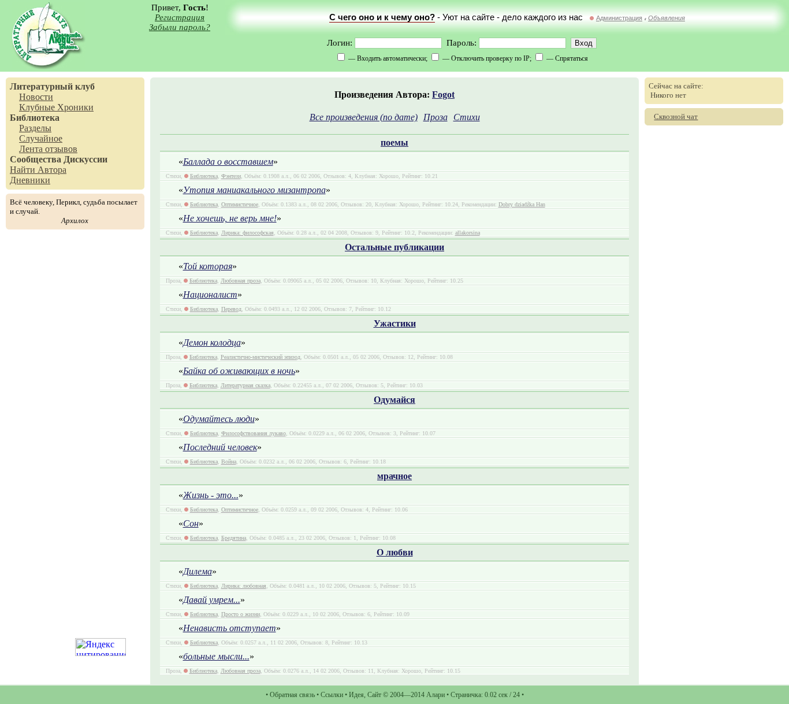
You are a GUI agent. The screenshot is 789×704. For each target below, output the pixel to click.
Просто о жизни (240, 614)
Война (228, 461)
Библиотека (34, 118)
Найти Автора (38, 170)
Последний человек (220, 447)
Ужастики (395, 323)
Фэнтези (231, 176)
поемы (394, 142)
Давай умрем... (211, 600)
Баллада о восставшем (228, 161)
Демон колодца (212, 342)
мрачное (394, 476)
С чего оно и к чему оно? (382, 17)
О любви (395, 552)
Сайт (374, 695)
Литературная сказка (245, 385)
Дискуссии (85, 159)
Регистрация (179, 17)
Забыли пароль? (179, 27)
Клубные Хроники (56, 107)
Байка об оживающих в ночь (239, 371)
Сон (191, 523)
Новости (36, 97)
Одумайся (394, 400)
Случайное (40, 138)
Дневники (30, 180)
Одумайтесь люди (219, 419)
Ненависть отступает (229, 628)
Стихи (466, 117)
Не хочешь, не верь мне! (230, 218)
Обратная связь (292, 695)
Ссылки (332, 695)
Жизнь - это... (211, 495)
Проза (435, 117)
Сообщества (35, 159)
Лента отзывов (48, 149)
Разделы (35, 128)
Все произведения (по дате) (364, 117)
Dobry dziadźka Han (521, 204)
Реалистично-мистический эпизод (260, 357)
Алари (435, 695)
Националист (210, 294)
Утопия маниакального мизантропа (254, 190)
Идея (356, 695)
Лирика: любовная (243, 586)
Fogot (443, 94)
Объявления (666, 17)
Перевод (231, 309)
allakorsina (467, 232)
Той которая (207, 266)
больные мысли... (216, 656)
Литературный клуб (52, 86)
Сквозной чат (676, 116)
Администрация (619, 17)
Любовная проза (240, 280)
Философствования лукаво (253, 433)
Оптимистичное (239, 204)
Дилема (197, 571)
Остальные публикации (394, 247)
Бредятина (233, 538)
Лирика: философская (247, 232)
